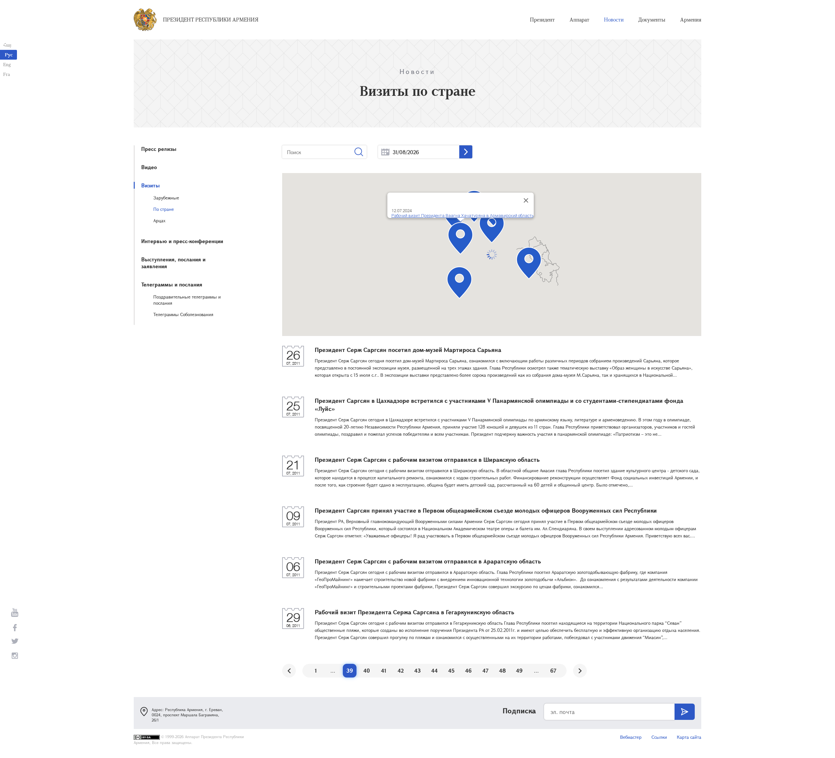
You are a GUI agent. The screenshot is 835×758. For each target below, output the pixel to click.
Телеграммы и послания (171, 284)
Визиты (150, 185)
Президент (542, 19)
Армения (690, 19)
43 (417, 670)
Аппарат (579, 19)
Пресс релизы (158, 148)
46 (468, 670)
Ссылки (659, 737)
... (385, 152)
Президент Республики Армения (210, 19)
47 (485, 670)
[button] (491, 227)
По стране (163, 209)
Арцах (159, 220)
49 (519, 670)
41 (384, 670)
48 (502, 670)
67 (553, 670)
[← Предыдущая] (289, 671)
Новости (614, 19)
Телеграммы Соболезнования (183, 314)
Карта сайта (689, 737)
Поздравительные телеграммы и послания (187, 300)
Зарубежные (166, 198)
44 (434, 670)
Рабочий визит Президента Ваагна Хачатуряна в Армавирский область (462, 215)
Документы (651, 19)
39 (349, 670)
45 (451, 670)
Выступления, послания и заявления (173, 263)
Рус (9, 54)
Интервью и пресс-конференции (182, 241)
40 (366, 670)
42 (401, 670)
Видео (149, 167)
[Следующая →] (580, 671)
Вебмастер (631, 737)
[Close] (526, 200)
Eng (7, 64)
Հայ (7, 45)
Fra (6, 74)
